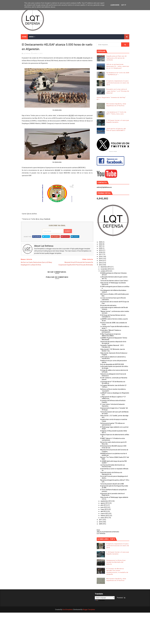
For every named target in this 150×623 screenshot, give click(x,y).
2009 (101, 524)
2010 (101, 522)
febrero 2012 (105, 515)
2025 (101, 242)
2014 (101, 260)
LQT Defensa (101, 533)
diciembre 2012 (106, 267)
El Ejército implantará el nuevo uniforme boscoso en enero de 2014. (117, 82)
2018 (101, 252)
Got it (123, 5)
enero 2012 (104, 517)
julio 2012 (104, 505)
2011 (101, 519)
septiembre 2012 (106, 501)
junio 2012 (104, 507)
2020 (101, 248)
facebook (47, 219)
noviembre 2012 (106, 269)
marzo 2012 (105, 513)
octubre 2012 (105, 271)
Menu (31, 37)
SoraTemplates (68, 609)
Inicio (98, 530)
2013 (101, 263)
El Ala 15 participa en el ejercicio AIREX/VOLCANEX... (110, 335)
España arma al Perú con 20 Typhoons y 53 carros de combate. (116, 58)
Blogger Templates (89, 609)
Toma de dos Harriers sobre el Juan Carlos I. (114, 280)
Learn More (114, 5)
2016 (101, 256)
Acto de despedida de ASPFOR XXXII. (112, 364)
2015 (101, 258)
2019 (101, 250)
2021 (101, 246)
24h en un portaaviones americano (108, 532)
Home (24, 37)
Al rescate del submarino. (108, 305)
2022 (101, 244)
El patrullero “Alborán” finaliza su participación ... (110, 331)
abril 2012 (104, 511)
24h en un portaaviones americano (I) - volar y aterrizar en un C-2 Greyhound (117, 66)
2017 (101, 254)
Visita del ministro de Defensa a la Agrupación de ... (111, 473)
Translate (102, 600)
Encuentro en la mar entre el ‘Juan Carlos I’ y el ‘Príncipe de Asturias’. (117, 91)
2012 (101, 265)
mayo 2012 (104, 509)
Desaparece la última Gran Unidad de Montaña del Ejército (116, 562)
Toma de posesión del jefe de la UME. (112, 484)
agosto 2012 (105, 503)
